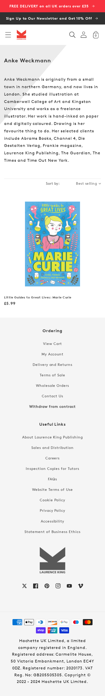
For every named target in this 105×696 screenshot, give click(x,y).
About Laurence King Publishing (52, 437)
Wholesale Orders (52, 385)
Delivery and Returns (52, 364)
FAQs (52, 479)
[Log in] (84, 34)
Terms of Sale (52, 375)
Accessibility (52, 521)
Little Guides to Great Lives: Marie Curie (37, 297)
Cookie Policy (52, 500)
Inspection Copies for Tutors (52, 468)
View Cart (52, 343)
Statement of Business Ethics (52, 531)
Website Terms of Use (52, 489)
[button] (8, 35)
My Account (53, 354)
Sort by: (53, 183)
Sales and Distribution (52, 447)
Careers (52, 458)
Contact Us (52, 396)
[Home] (21, 35)
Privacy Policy (52, 510)
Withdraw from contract (52, 406)
